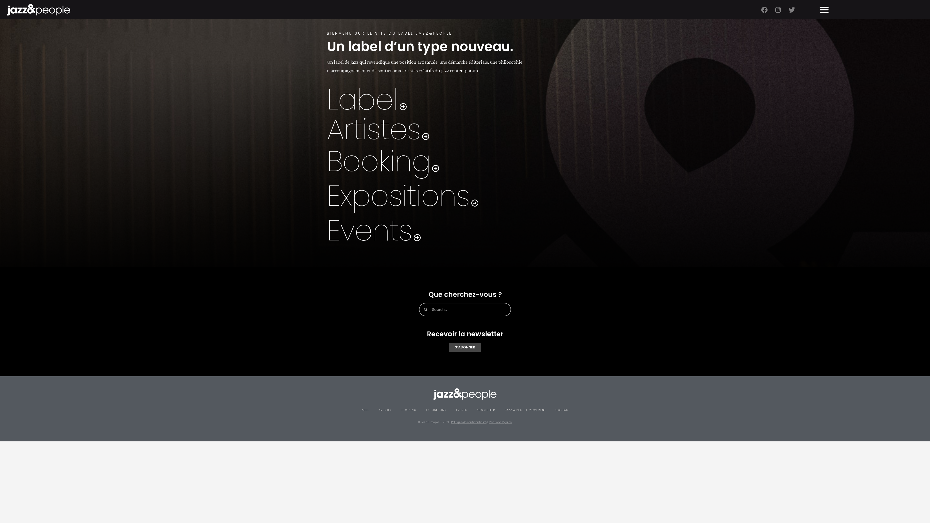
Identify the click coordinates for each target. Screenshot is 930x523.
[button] (824, 9)
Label (364, 410)
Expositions (436, 410)
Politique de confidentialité (469, 422)
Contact (562, 410)
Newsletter (486, 410)
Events (461, 410)
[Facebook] (764, 10)
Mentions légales (500, 422)
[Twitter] (792, 10)
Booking (409, 410)
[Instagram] (778, 10)
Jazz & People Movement (525, 410)
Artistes (385, 410)
